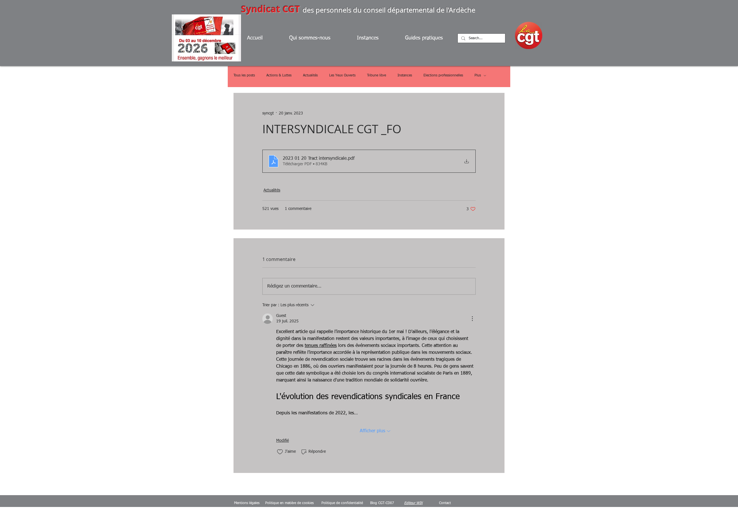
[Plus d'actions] (472, 318)
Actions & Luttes (278, 75)
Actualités (310, 75)
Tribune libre (376, 75)
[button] (431, 38)
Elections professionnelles (443, 75)
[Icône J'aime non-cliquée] (280, 451)
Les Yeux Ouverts (342, 75)
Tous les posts (244, 75)
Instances (405, 75)
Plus (478, 75)
